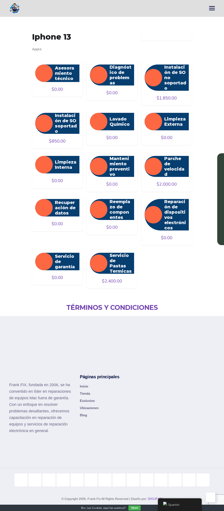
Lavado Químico (120, 121)
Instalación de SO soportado (66, 123)
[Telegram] (119, 480)
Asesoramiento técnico (64, 73)
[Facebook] (77, 480)
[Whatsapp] (161, 480)
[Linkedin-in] (91, 480)
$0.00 (57, 89)
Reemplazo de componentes (120, 209)
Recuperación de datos (65, 208)
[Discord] (133, 480)
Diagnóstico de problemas (120, 75)
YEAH (134, 508)
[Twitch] (147, 480)
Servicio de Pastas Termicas (121, 263)
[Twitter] (105, 480)
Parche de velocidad (174, 166)
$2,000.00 (167, 184)
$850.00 (57, 141)
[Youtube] (35, 480)
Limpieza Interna (65, 164)
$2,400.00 (112, 281)
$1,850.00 (167, 98)
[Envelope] (203, 480)
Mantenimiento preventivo (120, 166)
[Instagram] (49, 480)
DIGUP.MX (155, 499)
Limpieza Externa (175, 121)
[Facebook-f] (63, 480)
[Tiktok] (21, 480)
